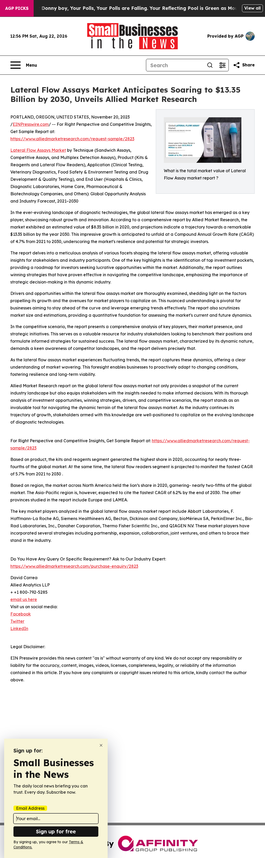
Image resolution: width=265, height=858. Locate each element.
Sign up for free (56, 831)
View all (252, 8)
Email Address (30, 808)
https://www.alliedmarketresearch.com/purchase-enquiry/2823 (74, 566)
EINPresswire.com (31, 124)
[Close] (101, 745)
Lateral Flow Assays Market (38, 150)
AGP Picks (16, 8)
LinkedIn (19, 628)
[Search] (210, 65)
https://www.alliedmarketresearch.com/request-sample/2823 (72, 138)
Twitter (17, 621)
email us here (23, 599)
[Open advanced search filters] (222, 65)
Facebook (20, 614)
